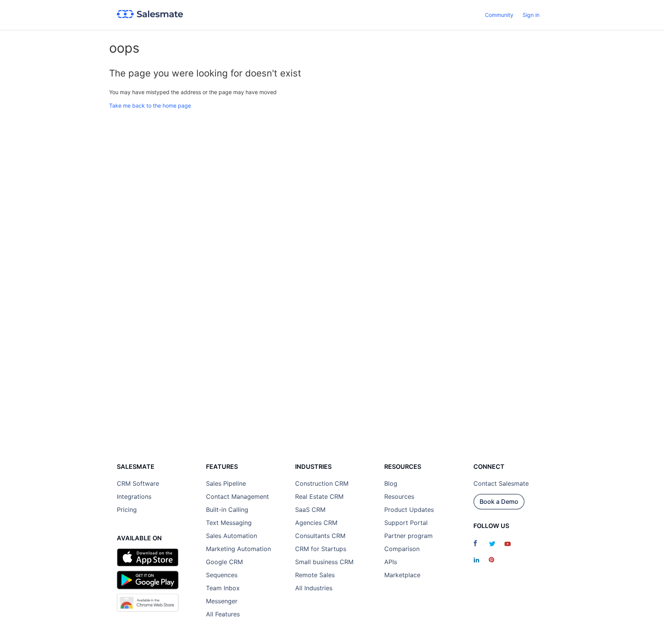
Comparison (402, 549)
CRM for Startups (320, 549)
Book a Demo (499, 501)
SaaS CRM (310, 509)
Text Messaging (229, 522)
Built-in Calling (227, 509)
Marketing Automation (238, 549)
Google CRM (224, 562)
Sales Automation (231, 536)
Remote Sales (315, 575)
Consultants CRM (320, 536)
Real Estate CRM (319, 496)
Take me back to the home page (150, 105)
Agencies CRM (316, 522)
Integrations (134, 496)
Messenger (221, 601)
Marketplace (402, 575)
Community (499, 15)
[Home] (150, 16)
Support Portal (406, 522)
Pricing (127, 509)
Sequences (221, 575)
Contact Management (237, 496)
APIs (390, 562)
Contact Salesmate (501, 483)
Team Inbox (223, 588)
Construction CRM (322, 483)
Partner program (408, 536)
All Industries (313, 588)
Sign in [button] (531, 15)
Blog (390, 483)
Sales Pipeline (226, 483)
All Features (223, 614)
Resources (399, 496)
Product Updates (409, 509)
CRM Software (138, 483)
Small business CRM (324, 562)
